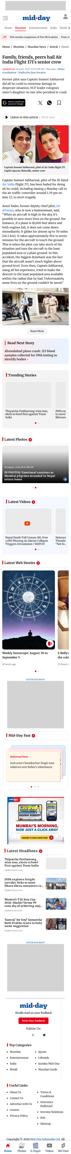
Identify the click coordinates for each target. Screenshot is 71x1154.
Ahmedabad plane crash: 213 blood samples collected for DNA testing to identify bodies (31, 355)
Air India (8, 184)
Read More (37, 331)
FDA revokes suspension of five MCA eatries (34, 37)
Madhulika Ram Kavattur (32, 72)
